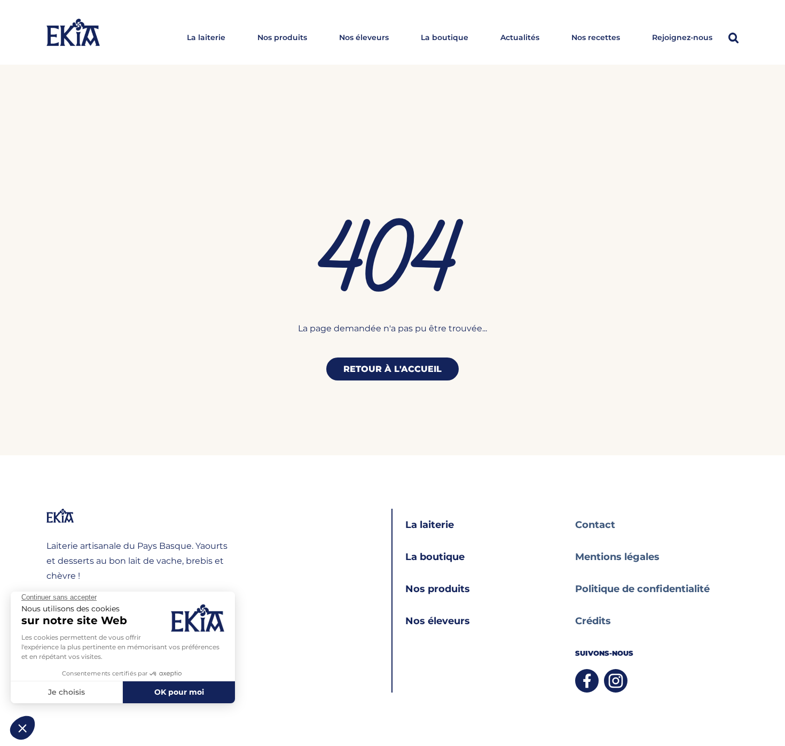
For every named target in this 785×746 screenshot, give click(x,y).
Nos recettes (595, 38)
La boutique (444, 38)
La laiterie (206, 38)
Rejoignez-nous (682, 38)
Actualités (519, 38)
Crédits (593, 621)
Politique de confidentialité (642, 589)
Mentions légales (617, 557)
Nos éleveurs (364, 38)
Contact (595, 525)
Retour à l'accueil (392, 369)
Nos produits (282, 38)
